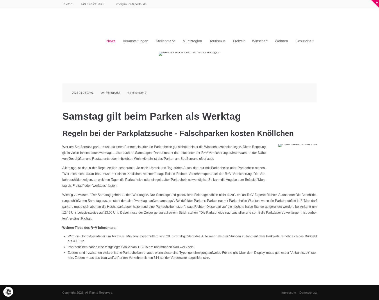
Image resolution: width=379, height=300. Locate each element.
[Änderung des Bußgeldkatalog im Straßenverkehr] (297, 156)
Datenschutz (308, 292)
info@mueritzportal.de (131, 4)
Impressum (288, 292)
